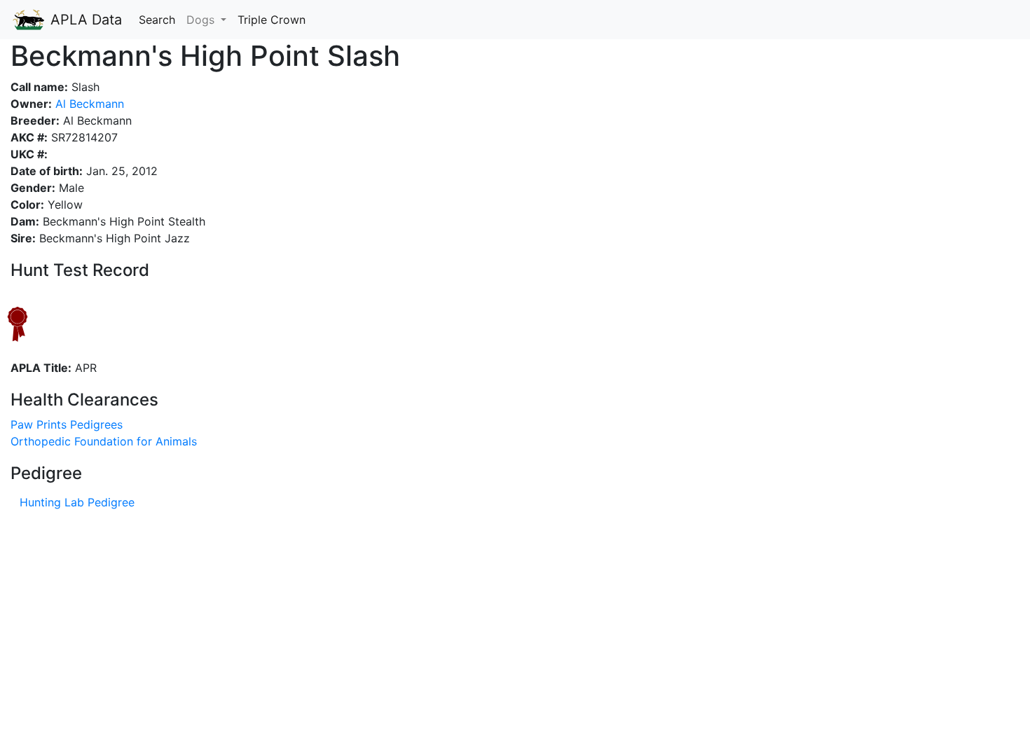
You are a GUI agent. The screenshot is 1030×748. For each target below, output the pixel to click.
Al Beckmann (88, 104)
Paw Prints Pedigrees (67, 424)
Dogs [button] (202, 20)
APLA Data (84, 19)
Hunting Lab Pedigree (77, 502)
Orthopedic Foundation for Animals (104, 441)
